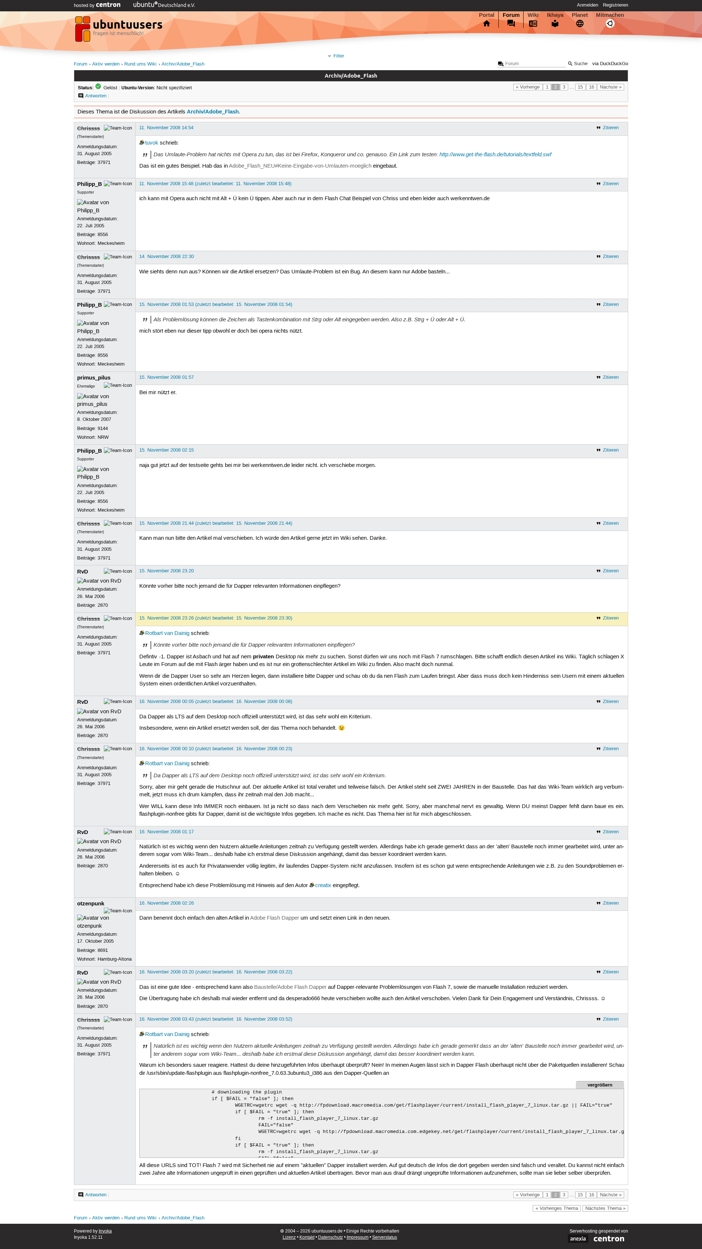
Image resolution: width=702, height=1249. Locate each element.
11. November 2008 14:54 (166, 128)
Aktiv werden (106, 64)
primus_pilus (93, 377)
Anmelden (587, 5)
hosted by (85, 5)
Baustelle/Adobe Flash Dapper (290, 987)
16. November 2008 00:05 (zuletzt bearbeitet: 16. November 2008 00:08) (215, 701)
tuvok (151, 143)
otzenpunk (90, 903)
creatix (323, 885)
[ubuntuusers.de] (119, 31)
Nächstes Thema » (605, 1208)
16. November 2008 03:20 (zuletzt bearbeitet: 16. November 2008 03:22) (215, 972)
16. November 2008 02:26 (166, 903)
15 (580, 87)
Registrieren (615, 5)
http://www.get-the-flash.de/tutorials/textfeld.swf (495, 154)
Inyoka (105, 1231)
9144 (103, 428)
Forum (511, 15)
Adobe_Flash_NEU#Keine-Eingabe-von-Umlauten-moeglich (300, 166)
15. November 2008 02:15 (166, 450)
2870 (103, 605)
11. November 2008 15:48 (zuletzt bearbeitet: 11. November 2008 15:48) (215, 184)
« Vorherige (528, 87)
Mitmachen (610, 15)
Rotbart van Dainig (167, 633)
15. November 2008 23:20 (166, 571)
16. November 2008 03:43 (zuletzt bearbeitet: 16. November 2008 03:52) (215, 1019)
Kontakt (306, 1237)
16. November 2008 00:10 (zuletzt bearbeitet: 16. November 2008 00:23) (215, 749)
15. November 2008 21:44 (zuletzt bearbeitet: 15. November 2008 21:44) (215, 523)
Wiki (533, 15)
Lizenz (289, 1237)
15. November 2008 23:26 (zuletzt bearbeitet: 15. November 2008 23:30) (215, 618)
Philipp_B (89, 184)
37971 (104, 162)
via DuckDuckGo (610, 64)
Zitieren (611, 128)
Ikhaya (555, 15)
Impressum (358, 1237)
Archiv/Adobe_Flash (183, 64)
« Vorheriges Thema (557, 1208)
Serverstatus (384, 1237)
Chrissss (88, 128)
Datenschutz (330, 1237)
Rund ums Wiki (140, 64)
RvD (82, 571)
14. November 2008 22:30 (166, 256)
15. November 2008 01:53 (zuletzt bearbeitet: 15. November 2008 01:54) (215, 304)
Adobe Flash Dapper (274, 918)
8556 (103, 235)
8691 (103, 950)
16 (591, 87)
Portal (486, 15)
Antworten (95, 96)
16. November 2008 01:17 (166, 832)
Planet (580, 15)
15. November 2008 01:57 (166, 377)
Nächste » (611, 87)
